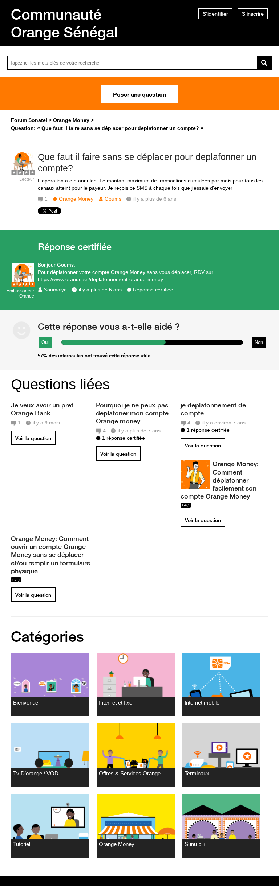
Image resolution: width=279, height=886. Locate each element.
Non (259, 342)
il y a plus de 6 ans (100, 289)
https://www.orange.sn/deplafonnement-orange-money (100, 279)
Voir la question (33, 438)
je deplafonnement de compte (213, 409)
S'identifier (215, 14)
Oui (45, 342)
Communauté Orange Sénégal (64, 23)
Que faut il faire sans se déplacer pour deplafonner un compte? (147, 162)
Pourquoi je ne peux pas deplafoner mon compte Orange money (132, 413)
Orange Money (76, 199)
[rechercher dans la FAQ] (264, 63)
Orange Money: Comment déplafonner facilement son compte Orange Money (220, 480)
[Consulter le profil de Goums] (23, 171)
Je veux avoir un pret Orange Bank (42, 409)
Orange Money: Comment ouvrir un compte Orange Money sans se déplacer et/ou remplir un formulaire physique (50, 554)
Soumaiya (55, 289)
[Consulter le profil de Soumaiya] (23, 283)
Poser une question (139, 93)
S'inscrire (253, 14)
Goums (113, 199)
